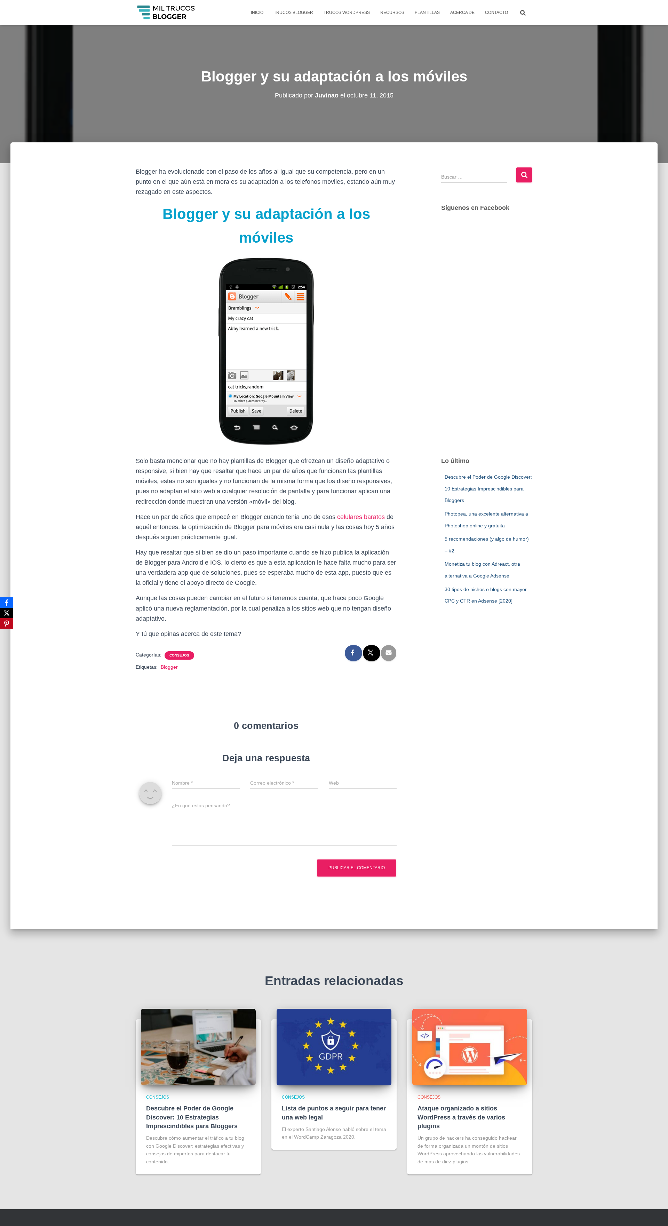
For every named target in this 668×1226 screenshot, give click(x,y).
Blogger (169, 667)
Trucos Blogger (293, 12)
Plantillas (427, 12)
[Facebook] (6, 602)
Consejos (179, 655)
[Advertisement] (487, 341)
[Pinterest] (6, 623)
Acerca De (462, 12)
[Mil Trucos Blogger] (166, 12)
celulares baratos (361, 516)
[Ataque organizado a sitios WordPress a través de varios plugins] (469, 1047)
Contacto (496, 12)
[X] (6, 613)
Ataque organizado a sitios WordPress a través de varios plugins (461, 1117)
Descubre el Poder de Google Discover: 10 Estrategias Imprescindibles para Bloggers (488, 488)
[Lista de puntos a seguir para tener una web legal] (334, 1047)
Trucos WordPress (347, 12)
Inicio (257, 12)
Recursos (392, 12)
